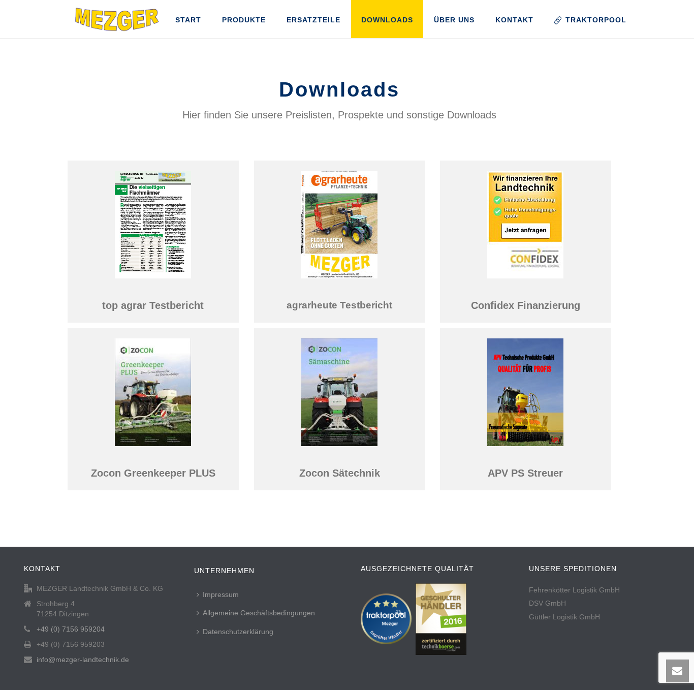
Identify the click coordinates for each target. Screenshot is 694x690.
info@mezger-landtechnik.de (83, 659)
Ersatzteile (313, 20)
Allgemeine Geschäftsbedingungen (259, 613)
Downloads (387, 20)
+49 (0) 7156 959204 (71, 629)
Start (188, 20)
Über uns (454, 20)
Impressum (221, 594)
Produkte (244, 20)
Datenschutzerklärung (238, 632)
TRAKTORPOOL (595, 20)
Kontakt (514, 20)
